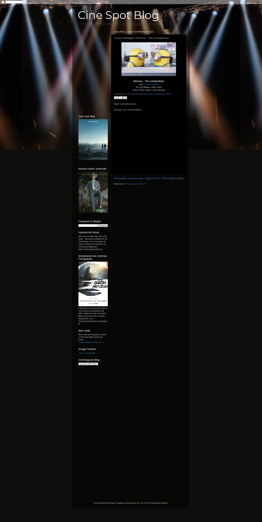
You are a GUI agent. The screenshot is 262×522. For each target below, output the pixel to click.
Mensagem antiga (173, 178)
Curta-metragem (151, 84)
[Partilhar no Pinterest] (125, 97)
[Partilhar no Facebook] (123, 97)
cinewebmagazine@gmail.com (91, 342)
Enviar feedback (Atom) (135, 184)
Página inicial (152, 178)
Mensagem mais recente (128, 178)
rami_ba (139, 503)
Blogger (164, 503)
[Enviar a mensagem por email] (115, 97)
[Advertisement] (93, 70)
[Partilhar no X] (120, 97)
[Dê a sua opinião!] (118, 97)
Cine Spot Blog (118, 15)
